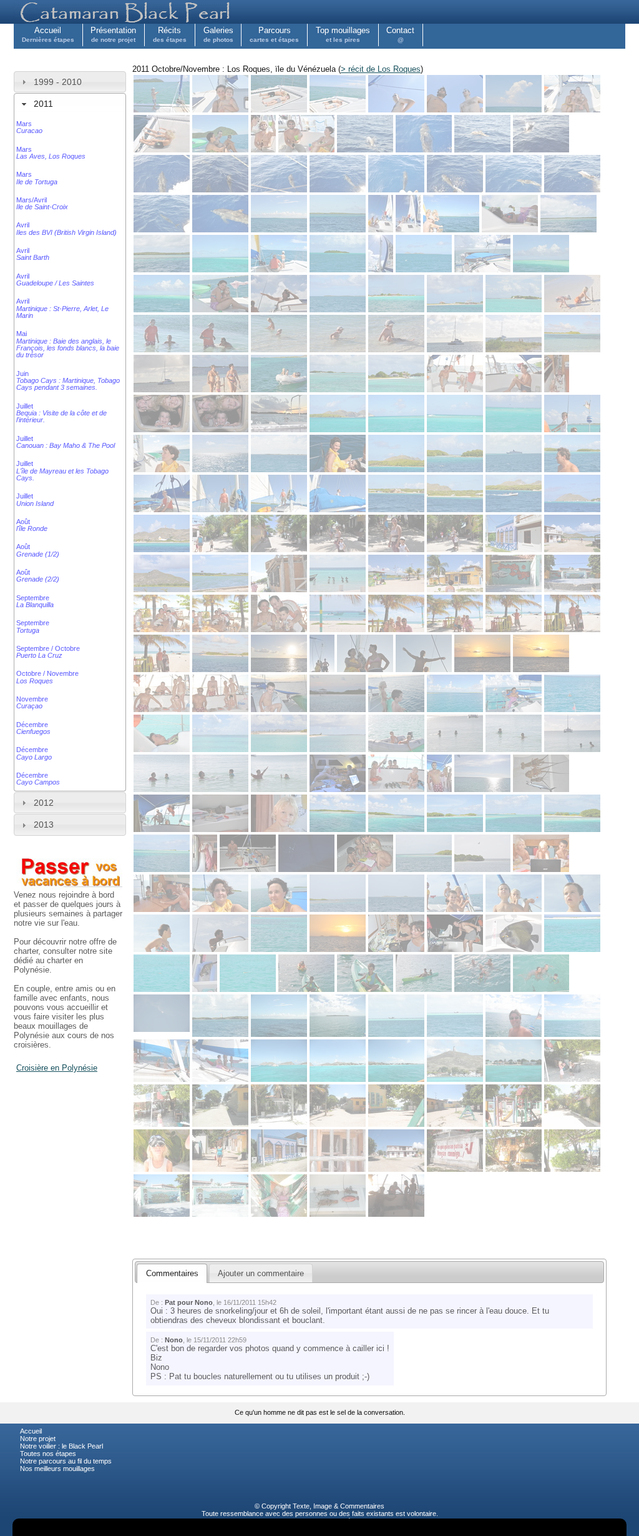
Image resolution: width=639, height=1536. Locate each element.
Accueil (48, 34)
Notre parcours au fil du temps (66, 1461)
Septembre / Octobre (48, 652)
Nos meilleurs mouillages (57, 1468)
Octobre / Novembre (47, 677)
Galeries (218, 34)
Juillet (61, 413)
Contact (400, 34)
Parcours (274, 34)
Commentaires (362, 1506)
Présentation (113, 34)
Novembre (32, 702)
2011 (43, 104)
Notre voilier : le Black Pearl (61, 1446)
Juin (68, 381)
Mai (67, 344)
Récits (170, 34)
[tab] (70, 81)
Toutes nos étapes (48, 1453)
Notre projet (38, 1438)
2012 (44, 803)
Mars (29, 127)
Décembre (33, 728)
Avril (66, 228)
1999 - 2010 (58, 82)
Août (31, 525)
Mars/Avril (42, 203)
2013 (44, 825)
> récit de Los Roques (381, 69)
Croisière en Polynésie (56, 1068)
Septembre (35, 601)
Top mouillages (343, 34)
